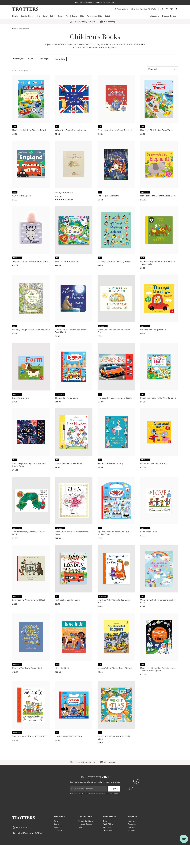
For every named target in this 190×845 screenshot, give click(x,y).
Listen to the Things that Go (153, 329)
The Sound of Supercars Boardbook (114, 398)
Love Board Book (148, 531)
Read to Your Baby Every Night (27, 668)
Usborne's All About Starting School (114, 261)
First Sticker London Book (67, 600)
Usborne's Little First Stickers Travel (29, 130)
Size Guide (107, 827)
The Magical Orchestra (108, 196)
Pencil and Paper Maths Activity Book (158, 398)
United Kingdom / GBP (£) (145, 9)
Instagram (131, 821)
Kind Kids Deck (62, 668)
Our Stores (58, 830)
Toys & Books (71, 16)
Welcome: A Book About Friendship (29, 736)
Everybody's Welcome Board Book (28, 600)
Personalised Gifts (94, 16)
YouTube (131, 830)
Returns (56, 824)
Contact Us (58, 827)
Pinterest (131, 827)
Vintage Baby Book (64, 192)
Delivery (56, 821)
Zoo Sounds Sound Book (66, 261)
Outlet (107, 16)
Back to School (27, 16)
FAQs (80, 827)
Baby (52, 16)
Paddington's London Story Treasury (115, 130)
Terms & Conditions (85, 821)
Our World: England (21, 196)
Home (14, 29)
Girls (38, 16)
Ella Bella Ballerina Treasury (110, 463)
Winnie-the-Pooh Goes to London (70, 130)
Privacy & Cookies (85, 824)
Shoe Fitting (107, 830)
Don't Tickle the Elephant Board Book (158, 196)
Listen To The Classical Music (153, 463)
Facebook (131, 824)
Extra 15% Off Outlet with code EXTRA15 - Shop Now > (95, 2)
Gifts (82, 16)
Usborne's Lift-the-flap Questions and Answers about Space (157, 669)
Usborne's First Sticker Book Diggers (115, 668)
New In (15, 16)
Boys (45, 16)
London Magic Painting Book (68, 736)
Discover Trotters (169, 16)
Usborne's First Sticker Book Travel (156, 130)
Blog (105, 821)
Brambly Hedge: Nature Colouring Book (31, 329)
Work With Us (108, 824)
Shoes (60, 16)
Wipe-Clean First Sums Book (68, 463)
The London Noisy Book (66, 398)
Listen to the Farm (20, 398)
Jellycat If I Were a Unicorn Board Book (31, 261)
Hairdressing (154, 16)
